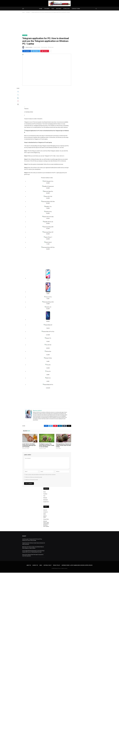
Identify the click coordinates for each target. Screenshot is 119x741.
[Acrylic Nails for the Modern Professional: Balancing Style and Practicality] (29, 438)
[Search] (96, 8)
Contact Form (76, 8)
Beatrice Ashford (29, 47)
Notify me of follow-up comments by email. (33, 477)
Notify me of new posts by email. (31, 479)
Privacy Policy (46, 519)
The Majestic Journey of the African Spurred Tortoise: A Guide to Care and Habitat (46, 445)
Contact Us (35, 565)
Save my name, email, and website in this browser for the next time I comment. (40, 474)
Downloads (66, 8)
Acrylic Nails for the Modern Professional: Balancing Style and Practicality (29, 445)
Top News (46, 8)
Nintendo (58, 8)
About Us (45, 510)
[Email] (18, 104)
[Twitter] (18, 95)
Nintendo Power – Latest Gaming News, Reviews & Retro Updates (46, 524)
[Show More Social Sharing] (50, 51)
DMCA (44, 513)
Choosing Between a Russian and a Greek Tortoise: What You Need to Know (63, 445)
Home (40, 8)
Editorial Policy (48, 565)
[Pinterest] (18, 101)
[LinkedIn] (18, 98)
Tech (52, 8)
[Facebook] (18, 91)
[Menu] (23, 8)
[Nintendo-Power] (59, 3)
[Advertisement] (59, 23)
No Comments (44, 47)
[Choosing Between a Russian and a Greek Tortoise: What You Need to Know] (63, 438)
